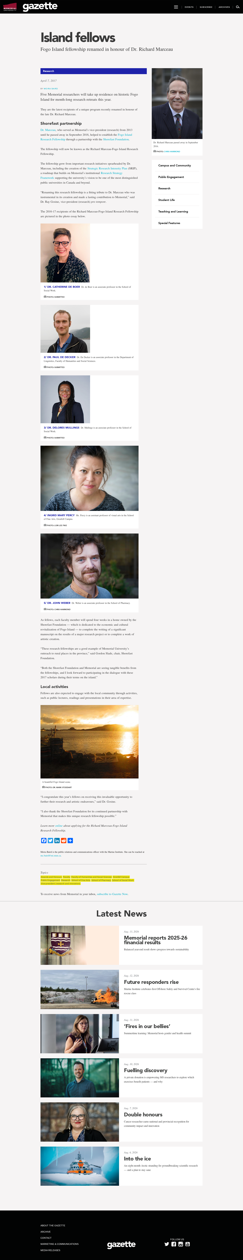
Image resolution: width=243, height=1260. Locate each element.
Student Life (166, 200)
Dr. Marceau (48, 130)
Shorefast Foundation (116, 139)
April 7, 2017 (48, 81)
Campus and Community (174, 165)
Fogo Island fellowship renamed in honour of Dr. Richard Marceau (106, 49)
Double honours (143, 1114)
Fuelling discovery (145, 1070)
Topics (44, 872)
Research (65, 880)
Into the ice (137, 1158)
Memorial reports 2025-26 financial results (155, 940)
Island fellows (77, 37)
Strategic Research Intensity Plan (107, 168)
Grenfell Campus (121, 877)
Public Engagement (50, 880)
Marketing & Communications (59, 1244)
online (59, 826)
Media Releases (50, 1250)
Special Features (169, 223)
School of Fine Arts (81, 880)
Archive (45, 1231)
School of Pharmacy (101, 880)
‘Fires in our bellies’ (147, 1026)
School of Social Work (123, 880)
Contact (46, 1238)
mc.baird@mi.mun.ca (50, 855)
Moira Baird (51, 88)
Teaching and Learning (173, 211)
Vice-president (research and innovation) (60, 883)
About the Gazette (52, 1225)
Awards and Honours (51, 877)
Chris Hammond (172, 152)
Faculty (66, 877)
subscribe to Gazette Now (112, 894)
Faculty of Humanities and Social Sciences (91, 877)
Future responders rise (151, 982)
